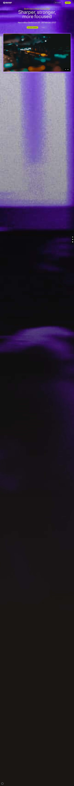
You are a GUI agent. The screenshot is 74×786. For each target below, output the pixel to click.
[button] (2, 783)
